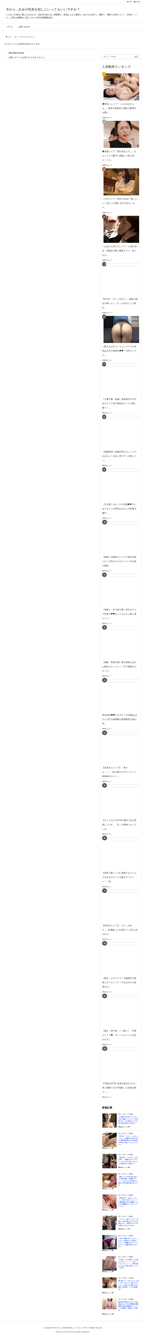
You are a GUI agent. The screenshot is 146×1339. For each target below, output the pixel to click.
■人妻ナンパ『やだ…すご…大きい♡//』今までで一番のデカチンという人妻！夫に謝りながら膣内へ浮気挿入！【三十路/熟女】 (128, 1285)
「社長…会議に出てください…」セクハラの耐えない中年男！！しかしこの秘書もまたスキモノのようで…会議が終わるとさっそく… (128, 1242)
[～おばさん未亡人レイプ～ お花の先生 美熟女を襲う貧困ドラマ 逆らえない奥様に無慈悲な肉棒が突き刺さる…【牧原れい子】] (120, 229)
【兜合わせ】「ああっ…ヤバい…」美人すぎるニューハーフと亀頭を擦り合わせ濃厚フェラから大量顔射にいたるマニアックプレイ (128, 1202)
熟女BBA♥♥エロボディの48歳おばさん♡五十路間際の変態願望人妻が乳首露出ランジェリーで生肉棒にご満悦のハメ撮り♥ (128, 1306)
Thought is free (85, 1332)
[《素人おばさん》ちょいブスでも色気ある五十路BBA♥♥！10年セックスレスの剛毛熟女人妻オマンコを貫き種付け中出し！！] (120, 329)
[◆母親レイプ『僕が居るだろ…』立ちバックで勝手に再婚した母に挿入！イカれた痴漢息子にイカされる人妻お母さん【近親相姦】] (120, 134)
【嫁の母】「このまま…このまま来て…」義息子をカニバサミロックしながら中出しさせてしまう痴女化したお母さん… (128, 1161)
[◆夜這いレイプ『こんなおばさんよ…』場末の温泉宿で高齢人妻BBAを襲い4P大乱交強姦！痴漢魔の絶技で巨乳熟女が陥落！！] (120, 87)
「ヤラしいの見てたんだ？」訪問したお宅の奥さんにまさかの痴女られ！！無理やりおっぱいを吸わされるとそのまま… (128, 1222)
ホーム (9, 37)
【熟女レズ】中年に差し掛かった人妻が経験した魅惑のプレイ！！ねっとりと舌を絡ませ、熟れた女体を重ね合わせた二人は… (128, 1181)
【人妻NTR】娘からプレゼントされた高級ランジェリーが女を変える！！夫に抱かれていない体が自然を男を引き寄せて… (128, 1120)
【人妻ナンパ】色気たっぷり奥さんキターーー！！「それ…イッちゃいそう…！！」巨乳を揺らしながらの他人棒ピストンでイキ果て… (128, 1264)
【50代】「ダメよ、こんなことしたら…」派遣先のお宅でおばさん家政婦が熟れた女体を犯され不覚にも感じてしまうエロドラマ (128, 1140)
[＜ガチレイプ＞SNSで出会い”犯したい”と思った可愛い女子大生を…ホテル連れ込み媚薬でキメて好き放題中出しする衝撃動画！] (120, 182)
